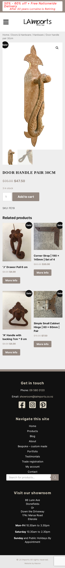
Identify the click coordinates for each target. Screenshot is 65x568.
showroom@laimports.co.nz (36, 396)
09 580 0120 (37, 390)
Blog (32, 436)
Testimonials (32, 456)
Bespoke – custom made (32, 446)
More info (11, 280)
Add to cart (26, 197)
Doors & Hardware (21, 34)
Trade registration (32, 461)
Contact (32, 471)
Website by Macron (32, 563)
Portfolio (32, 451)
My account (33, 466)
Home (6, 34)
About (32, 441)
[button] (57, 48)
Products (32, 431)
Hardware (38, 34)
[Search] (55, 477)
